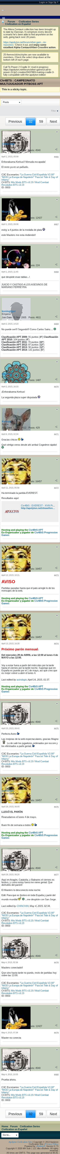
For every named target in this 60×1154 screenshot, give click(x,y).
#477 (56, 875)
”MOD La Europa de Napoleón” (18, 177)
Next (53, 121)
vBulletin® (41, 1146)
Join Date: (7, 150)
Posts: (31, 150)
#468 (56, 272)
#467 (56, 224)
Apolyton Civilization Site (20, 1142)
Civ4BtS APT (36, 530)
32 (30, 121)
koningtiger (9, 311)
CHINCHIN (8, 144)
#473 (56, 575)
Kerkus (6, 421)
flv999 (5, 259)
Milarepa (7, 374)
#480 (56, 1075)
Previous (15, 121)
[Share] (56, 149)
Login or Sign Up (47, 2)
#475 (56, 728)
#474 (56, 644)
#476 (56, 807)
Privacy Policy (51, 1144)
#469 (56, 324)
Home (5, 1126)
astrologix (8, 471)
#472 (56, 488)
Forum (11, 21)
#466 (56, 157)
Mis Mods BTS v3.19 (22, 182)
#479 (56, 1033)
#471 (56, 434)
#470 (56, 387)
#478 (56, 963)
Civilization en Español (18, 24)
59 (41, 121)
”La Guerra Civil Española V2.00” (37, 174)
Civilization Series (29, 21)
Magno (6, 211)
